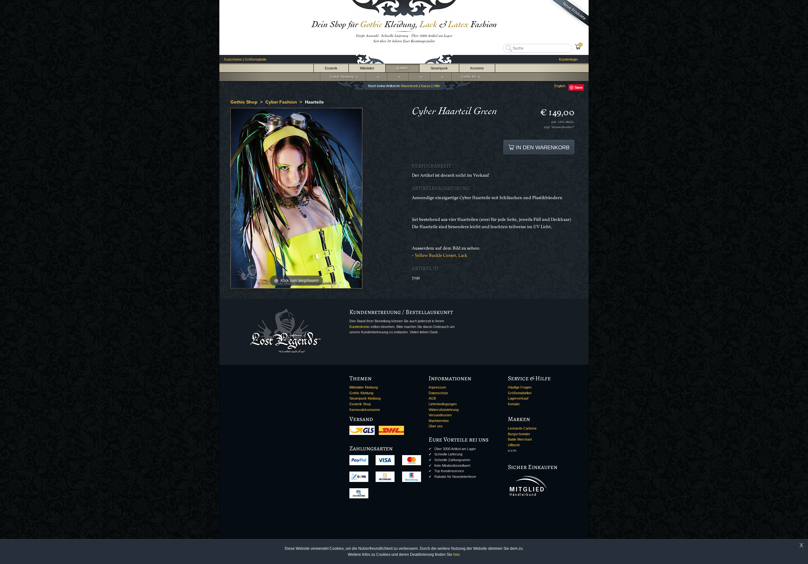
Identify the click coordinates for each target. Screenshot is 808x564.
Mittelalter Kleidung (363, 387)
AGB (432, 398)
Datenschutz (438, 393)
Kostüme (477, 68)
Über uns (436, 426)
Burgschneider (519, 434)
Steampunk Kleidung (365, 398)
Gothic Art (467, 77)
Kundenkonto (359, 327)
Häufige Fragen (520, 387)
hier (456, 554)
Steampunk (439, 68)
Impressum (437, 387)
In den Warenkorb (541, 147)
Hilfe (436, 86)
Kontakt (514, 404)
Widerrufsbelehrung (444, 410)
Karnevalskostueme (364, 410)
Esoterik (331, 68)
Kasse (426, 86)
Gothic (402, 68)
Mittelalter (367, 68)
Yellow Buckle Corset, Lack (441, 255)
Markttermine (439, 421)
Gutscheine (233, 59)
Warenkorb (409, 86)
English (559, 86)
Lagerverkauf (518, 398)
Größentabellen (520, 393)
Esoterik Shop (360, 404)
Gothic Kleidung (341, 77)
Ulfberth (514, 445)
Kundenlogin (568, 59)
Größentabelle (255, 59)
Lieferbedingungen (443, 404)
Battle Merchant (520, 439)
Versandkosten (440, 415)
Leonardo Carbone (522, 428)
